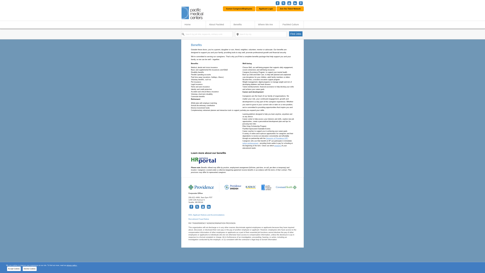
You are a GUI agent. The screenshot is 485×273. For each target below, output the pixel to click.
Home (188, 24)
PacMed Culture (291, 24)
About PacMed (216, 24)
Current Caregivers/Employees (239, 9)
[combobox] (207, 34)
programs (278, 146)
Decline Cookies (30, 269)
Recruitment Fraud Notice (198, 219)
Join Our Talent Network (290, 9)
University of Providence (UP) (277, 138)
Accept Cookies (14, 269)
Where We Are (265, 24)
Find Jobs (295, 33)
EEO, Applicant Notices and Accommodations (206, 215)
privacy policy (72, 265)
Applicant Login (266, 9)
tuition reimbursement (251, 143)
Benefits (238, 24)
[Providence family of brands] (242, 187)
